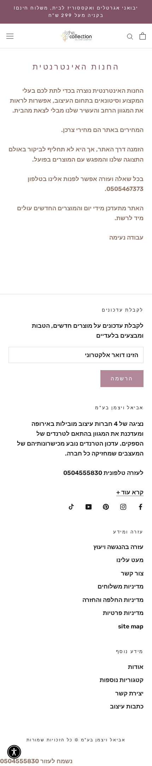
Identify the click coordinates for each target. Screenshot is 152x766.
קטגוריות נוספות (122, 679)
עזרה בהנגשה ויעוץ (118, 546)
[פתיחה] (143, 36)
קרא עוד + (130, 492)
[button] (14, 752)
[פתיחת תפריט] (9, 36)
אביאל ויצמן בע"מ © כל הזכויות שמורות (76, 739)
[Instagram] (123, 506)
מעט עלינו (130, 559)
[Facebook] (141, 506)
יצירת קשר (129, 693)
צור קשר (132, 573)
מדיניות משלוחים (121, 586)
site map (131, 626)
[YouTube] (89, 506)
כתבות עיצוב (127, 706)
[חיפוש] (130, 36)
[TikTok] (71, 506)
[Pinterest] (106, 506)
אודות (136, 666)
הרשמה (122, 378)
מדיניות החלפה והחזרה (113, 599)
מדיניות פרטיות (123, 612)
